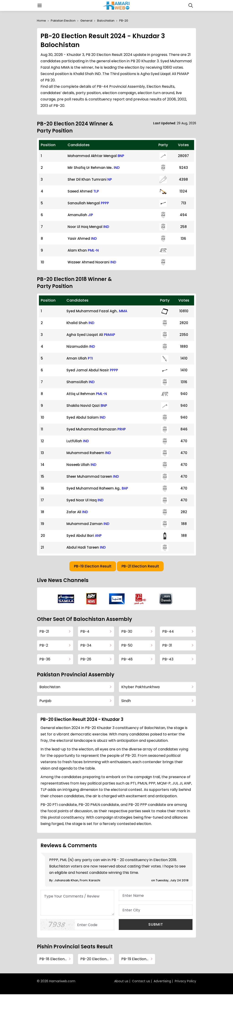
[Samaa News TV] (66, 599)
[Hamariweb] (117, 5)
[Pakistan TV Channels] (166, 598)
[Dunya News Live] (116, 599)
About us (121, 981)
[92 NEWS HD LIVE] (140, 599)
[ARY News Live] (91, 598)
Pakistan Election (63, 20)
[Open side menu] (39, 5)
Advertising (162, 981)
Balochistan (105, 20)
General (86, 20)
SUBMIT (155, 924)
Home (41, 20)
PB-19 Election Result (92, 566)
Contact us (141, 981)
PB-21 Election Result (140, 566)
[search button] (190, 5)
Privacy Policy (185, 981)
